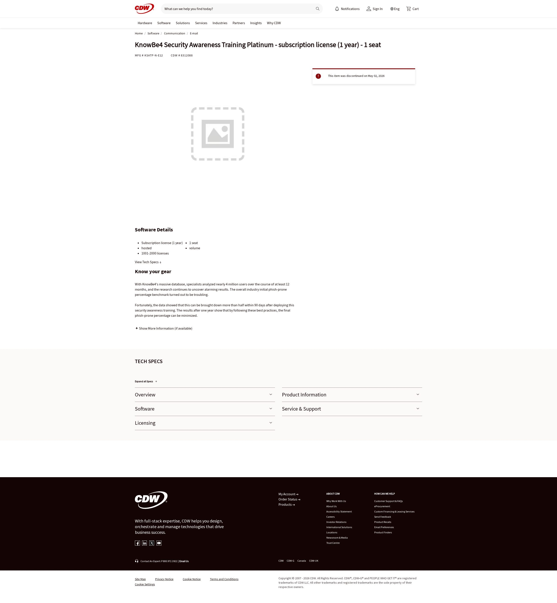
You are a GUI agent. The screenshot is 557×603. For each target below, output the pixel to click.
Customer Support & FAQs (388, 501)
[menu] (347, 8)
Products (285, 504)
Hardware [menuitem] (145, 23)
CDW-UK (313, 560)
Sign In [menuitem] (378, 9)
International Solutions (339, 527)
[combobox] (235, 8)
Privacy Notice (164, 579)
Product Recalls (382, 522)
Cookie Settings (145, 584)
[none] (145, 23)
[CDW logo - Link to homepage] (144, 8)
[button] (412, 8)
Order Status (288, 499)
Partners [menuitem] (239, 23)
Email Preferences (384, 527)
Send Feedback (382, 516)
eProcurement (382, 506)
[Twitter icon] (151, 543)
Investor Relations (336, 522)
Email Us (184, 561)
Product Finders (383, 532)
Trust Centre (333, 542)
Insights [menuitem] (256, 23)
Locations (331, 532)
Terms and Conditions (224, 579)
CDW (281, 560)
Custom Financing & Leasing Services (394, 511)
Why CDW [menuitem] (274, 23)
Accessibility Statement (339, 511)
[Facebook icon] (137, 543)
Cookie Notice (192, 579)
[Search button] (317, 8)
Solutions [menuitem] (183, 23)
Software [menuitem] (164, 23)
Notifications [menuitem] (350, 9)
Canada (301, 560)
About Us (331, 506)
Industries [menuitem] (220, 23)
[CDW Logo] (144, 8)
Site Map (140, 579)
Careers (330, 516)
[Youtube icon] (158, 543)
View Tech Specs (147, 262)
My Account (287, 494)
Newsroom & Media (337, 537)
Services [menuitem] (201, 23)
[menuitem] (337, 9)
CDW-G (290, 560)
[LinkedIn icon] (144, 543)
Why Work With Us (336, 501)
